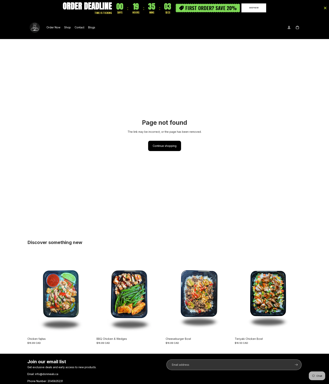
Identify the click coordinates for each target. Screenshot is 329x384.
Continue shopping (164, 145)
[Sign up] (296, 364)
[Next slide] (226, 293)
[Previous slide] (171, 293)
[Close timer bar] (325, 8)
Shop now (254, 8)
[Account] (289, 27)
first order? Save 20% (211, 8)
